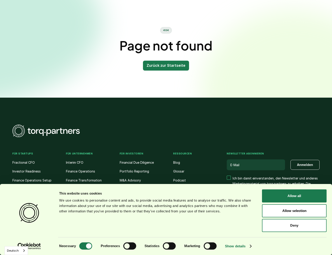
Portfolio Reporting (134, 171)
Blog (176, 162)
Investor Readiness (26, 171)
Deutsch (13, 250)
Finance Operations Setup (31, 180)
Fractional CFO (23, 162)
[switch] (129, 246)
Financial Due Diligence (137, 162)
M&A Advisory (130, 180)
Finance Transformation (84, 180)
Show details (235, 246)
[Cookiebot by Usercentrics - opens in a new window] (29, 246)
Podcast (179, 180)
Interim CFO (74, 162)
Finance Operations (80, 171)
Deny (294, 225)
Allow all (294, 196)
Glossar (178, 171)
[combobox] (16, 250)
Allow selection (294, 211)
